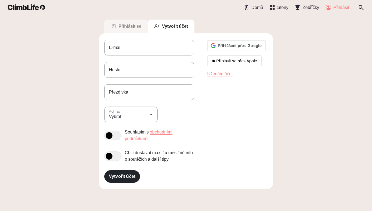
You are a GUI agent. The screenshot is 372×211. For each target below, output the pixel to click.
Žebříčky (311, 7)
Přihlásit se (129, 26)
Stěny (282, 7)
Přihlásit (341, 7)
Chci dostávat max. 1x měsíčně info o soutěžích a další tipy (159, 156)
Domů (257, 7)
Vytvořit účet (175, 26)
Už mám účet (220, 74)
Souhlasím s (148, 135)
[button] (234, 61)
